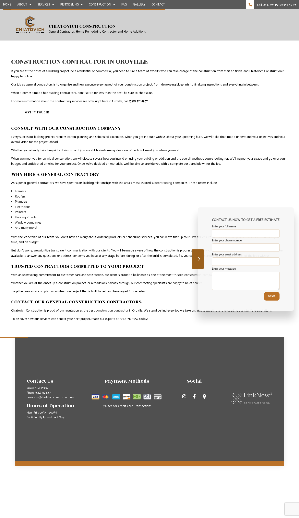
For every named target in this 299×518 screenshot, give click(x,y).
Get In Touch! (37, 112)
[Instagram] (184, 397)
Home (7, 4)
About (22, 4)
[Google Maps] (204, 397)
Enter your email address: (226, 255)
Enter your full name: (223, 226)
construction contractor (112, 310)
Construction (100, 4)
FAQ (124, 4)
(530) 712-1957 (43, 393)
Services (43, 4)
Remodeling (69, 4)
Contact (158, 4)
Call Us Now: (276, 5)
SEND (271, 296)
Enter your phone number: (226, 240)
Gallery (139, 4)
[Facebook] (194, 397)
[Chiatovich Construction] (30, 24)
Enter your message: (223, 269)
